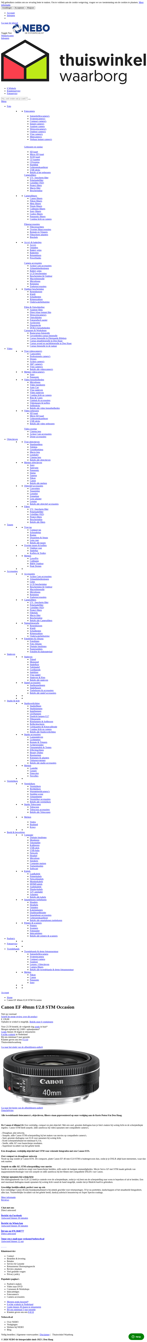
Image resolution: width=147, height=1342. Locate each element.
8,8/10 (31, 1312)
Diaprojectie (35, 325)
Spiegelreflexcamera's (40, 116)
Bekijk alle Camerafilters (41, 620)
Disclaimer (45, 1334)
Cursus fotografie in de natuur (43, 346)
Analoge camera (37, 126)
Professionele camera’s (40, 356)
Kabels (27, 871)
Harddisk (34, 164)
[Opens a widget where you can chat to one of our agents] (136, 1337)
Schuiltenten (35, 297)
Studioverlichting (32, 703)
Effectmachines (37, 750)
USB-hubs (34, 850)
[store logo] (31, 33)
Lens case (34, 540)
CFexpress (34, 162)
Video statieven (37, 392)
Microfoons (35, 281)
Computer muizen (38, 863)
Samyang (34, 467)
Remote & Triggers (38, 742)
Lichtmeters (35, 739)
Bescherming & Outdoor (41, 276)
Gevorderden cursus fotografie (43, 335)
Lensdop (34, 493)
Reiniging (34, 284)
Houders (34, 902)
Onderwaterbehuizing (40, 302)
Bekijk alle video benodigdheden (45, 408)
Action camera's (37, 361)
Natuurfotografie (31, 623)
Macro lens (35, 452)
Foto (9, 106)
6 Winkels (11, 88)
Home (9, 997)
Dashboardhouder (38, 912)
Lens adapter (35, 499)
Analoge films (36, 309)
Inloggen (11, 15)
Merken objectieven (33, 462)
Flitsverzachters (37, 227)
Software (34, 868)
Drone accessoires (38, 436)
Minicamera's (36, 137)
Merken (27, 556)
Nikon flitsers (36, 201)
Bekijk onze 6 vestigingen (41, 1022)
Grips (32, 581)
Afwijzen (30, 8)
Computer (28, 835)
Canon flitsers (36, 198)
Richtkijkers (35, 789)
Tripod (33, 659)
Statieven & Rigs (37, 677)
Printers (33, 925)
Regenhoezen (36, 291)
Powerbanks (35, 258)
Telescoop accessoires (40, 809)
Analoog (34, 962)
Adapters (34, 894)
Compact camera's (38, 121)
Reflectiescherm (37, 724)
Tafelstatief (35, 667)
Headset (33, 855)
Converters (35, 488)
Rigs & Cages (36, 398)
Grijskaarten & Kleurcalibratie (43, 726)
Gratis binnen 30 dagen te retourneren (24, 1307)
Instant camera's (37, 124)
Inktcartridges (36, 933)
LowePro (34, 558)
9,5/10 (25, 1039)
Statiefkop (34, 664)
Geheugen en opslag (33, 147)
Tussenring (35, 491)
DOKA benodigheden (40, 328)
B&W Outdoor (36, 563)
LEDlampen (35, 714)
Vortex (33, 822)
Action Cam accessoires (41, 265)
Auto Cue (34, 387)
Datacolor (34, 773)
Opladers (34, 247)
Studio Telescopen (32, 804)
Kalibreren (34, 845)
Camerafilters (30, 175)
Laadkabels (35, 874)
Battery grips (35, 250)
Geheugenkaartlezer (39, 167)
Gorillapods (35, 669)
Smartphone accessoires (40, 915)
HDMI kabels (36, 884)
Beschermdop (36, 190)
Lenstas (33, 501)
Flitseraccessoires (32, 224)
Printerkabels (36, 876)
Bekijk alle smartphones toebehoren (46, 920)
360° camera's (36, 364)
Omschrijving (7, 1110)
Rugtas (33, 535)
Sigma (33, 473)
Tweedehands (13, 949)
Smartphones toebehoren (35, 899)
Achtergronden (36, 745)
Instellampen (35, 711)
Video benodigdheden (34, 379)
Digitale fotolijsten (38, 646)
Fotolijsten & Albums (33, 638)
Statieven (11, 654)
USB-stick (34, 848)
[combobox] (14, 98)
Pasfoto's (11, 938)
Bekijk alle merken (38, 483)
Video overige (30, 429)
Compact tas (35, 530)
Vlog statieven (36, 390)
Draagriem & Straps (39, 537)
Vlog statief (35, 675)
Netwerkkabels (36, 879)
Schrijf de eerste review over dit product (19, 1016)
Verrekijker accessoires (40, 799)
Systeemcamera (37, 956)
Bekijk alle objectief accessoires (44, 504)
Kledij (32, 294)
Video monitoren (37, 385)
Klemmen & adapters (39, 758)
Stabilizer (34, 672)
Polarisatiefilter (36, 180)
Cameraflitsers (30, 196)
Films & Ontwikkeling (34, 307)
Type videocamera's (33, 351)
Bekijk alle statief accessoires (43, 693)
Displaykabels (36, 889)
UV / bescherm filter (39, 177)
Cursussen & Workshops (35, 330)
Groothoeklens (36, 449)
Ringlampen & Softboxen (41, 721)
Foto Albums (36, 644)
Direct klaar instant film (40, 312)
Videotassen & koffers (40, 403)
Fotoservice (12, 93)
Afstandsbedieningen (39, 268)
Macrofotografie (37, 278)
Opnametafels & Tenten (40, 747)
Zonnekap (34, 496)
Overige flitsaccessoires (40, 229)
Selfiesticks (35, 405)
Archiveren (35, 322)
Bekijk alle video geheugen (42, 423)
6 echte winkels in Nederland (20, 1304)
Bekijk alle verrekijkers (40, 802)
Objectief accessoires (33, 486)
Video (9, 348)
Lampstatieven (36, 737)
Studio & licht (13, 701)
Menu (3, 101)
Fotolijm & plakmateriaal (41, 651)
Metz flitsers (35, 203)
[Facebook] (1, 1246)
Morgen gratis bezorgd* (18, 1302)
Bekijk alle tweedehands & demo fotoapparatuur (52, 969)
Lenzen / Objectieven (39, 964)
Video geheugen (31, 410)
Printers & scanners (33, 923)
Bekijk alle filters (37, 522)
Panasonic (34, 377)
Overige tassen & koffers (35, 545)
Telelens (33, 447)
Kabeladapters (36, 910)
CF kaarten (35, 159)
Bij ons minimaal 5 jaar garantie (21, 1309)
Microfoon (34, 858)
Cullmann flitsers (37, 208)
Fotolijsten (34, 641)
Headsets (34, 905)
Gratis (4, 1032)
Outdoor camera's (38, 131)
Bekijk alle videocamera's (41, 369)
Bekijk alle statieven (39, 680)
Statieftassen (35, 688)
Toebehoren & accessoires (42, 690)
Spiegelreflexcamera (39, 954)
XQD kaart (35, 157)
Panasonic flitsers (38, 216)
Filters (27, 506)
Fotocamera (29, 111)
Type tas (28, 527)
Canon (33, 480)
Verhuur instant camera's (41, 139)
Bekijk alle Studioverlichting (43, 732)
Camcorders (35, 354)
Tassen (10, 524)
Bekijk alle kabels (38, 897)
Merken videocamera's (34, 372)
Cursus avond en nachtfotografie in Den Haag (50, 343)
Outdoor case (36, 548)
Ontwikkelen (36, 317)
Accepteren (19, 8)
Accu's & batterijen (32, 242)
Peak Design (35, 566)
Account (11, 13)
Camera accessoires (33, 263)
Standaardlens (36, 444)
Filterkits (34, 613)
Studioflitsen (35, 706)
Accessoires (12, 571)
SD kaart (34, 152)
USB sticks (35, 170)
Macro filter (35, 188)
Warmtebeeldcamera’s (40, 791)
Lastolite (34, 768)
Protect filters (36, 185)
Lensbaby (34, 455)
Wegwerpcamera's (38, 129)
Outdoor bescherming (34, 289)
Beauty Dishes (36, 752)
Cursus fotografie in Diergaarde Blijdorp (48, 338)
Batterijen (34, 253)
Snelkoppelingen (37, 685)
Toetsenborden (36, 866)
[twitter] (3, 1246)
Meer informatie (8, 1197)
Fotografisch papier (38, 320)
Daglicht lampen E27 (39, 716)
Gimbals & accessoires (40, 400)
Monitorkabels (36, 881)
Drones (33, 359)
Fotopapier (35, 930)
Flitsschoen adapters (39, 234)
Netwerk (34, 853)
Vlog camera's (36, 134)
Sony (32, 374)
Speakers (34, 861)
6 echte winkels (8, 1034)
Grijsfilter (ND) (37, 183)
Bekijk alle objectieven (40, 460)
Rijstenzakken (36, 299)
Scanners (34, 928)
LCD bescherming (38, 273)
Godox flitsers (36, 214)
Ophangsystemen (38, 760)
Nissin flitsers (36, 206)
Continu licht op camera (41, 219)
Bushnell (34, 824)
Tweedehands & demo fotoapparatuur (41, 951)
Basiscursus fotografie (40, 333)
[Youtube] (2, 1246)
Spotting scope (36, 794)
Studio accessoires (32, 734)
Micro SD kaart (37, 154)
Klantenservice (13, 91)
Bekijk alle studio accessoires (43, 763)
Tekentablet (35, 842)
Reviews (5, 1200)
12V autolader (36, 892)
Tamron (33, 475)
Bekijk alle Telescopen (40, 812)
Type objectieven (32, 442)
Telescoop (34, 807)
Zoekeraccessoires (38, 286)
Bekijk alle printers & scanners (44, 936)
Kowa (32, 827)
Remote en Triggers (39, 232)
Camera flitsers (36, 967)
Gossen (33, 770)
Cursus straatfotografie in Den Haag (46, 341)
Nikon (33, 478)
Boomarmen (35, 755)
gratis (37, 1026)
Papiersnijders (36, 649)
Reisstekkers (35, 255)
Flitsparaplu (35, 719)
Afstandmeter (36, 796)
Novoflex (34, 776)
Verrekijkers (12, 781)
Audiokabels (35, 886)
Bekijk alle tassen (38, 543)
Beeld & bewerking (16, 832)
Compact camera (37, 959)
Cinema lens (35, 431)
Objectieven (12, 439)
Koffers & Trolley (38, 553)
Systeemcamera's (37, 118)
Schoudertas (35, 532)
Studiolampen (36, 708)
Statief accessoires (32, 682)
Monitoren (34, 840)
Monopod (34, 662)
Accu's (33, 245)
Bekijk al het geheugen (40, 172)
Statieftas (34, 550)
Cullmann (34, 561)
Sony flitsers (35, 211)
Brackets (34, 237)
